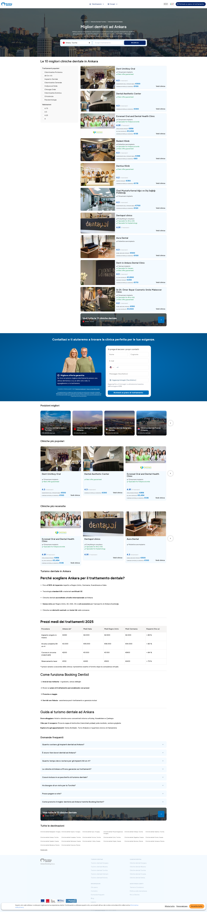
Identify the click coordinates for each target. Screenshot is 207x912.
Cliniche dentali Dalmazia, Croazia (71, 841)
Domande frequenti (97, 895)
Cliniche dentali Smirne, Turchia (91, 837)
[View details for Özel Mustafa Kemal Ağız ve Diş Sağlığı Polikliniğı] (123, 199)
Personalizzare (181, 906)
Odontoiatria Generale (53, 83)
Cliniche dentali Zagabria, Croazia (134, 837)
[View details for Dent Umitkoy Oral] (123, 77)
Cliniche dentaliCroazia (138, 874)
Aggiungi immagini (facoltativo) (124, 380)
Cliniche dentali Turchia (98, 21)
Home (87, 21)
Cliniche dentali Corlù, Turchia (112, 837)
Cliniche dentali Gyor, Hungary (91, 832)
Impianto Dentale (51, 79)
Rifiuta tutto (170, 906)
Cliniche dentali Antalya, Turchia (134, 832)
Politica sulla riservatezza (138, 891)
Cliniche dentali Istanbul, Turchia (155, 832)
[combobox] (112, 367)
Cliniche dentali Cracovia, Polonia (70, 845)
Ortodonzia (49, 96)
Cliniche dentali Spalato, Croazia (49, 841)
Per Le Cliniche (134, 895)
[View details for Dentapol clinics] (123, 223)
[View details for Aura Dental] (123, 246)
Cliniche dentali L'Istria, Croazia (91, 841)
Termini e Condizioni (80, 389)
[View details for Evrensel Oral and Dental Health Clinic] (123, 124)
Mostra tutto (43, 850)
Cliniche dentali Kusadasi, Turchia (71, 837)
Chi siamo (94, 887)
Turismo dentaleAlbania (99, 867)
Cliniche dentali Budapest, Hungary (50, 832)
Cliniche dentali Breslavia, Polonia (49, 845)
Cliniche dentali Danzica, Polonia (134, 841)
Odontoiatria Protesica (53, 72)
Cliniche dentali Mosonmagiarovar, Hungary (113, 832)
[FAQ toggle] (103, 744)
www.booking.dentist (100, 910)
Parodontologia (50, 100)
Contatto (94, 891)
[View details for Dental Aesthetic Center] (123, 101)
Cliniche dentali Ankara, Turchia (49, 837)
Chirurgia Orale (50, 89)
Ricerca (135, 43)
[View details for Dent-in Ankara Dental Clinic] (123, 272)
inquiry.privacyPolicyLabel (93, 389)
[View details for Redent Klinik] (123, 149)
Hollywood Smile (51, 86)
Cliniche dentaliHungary (138, 863)
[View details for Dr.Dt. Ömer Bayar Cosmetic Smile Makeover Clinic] (123, 299)
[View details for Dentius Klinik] (123, 174)
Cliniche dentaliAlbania (138, 867)
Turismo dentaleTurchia (99, 870)
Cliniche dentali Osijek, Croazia (112, 841)
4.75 (46, 108)
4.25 (46, 115)
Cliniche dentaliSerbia (137, 878)
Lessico (93, 902)
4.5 (46, 112)
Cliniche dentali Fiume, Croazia (154, 837)
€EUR (166, 4)
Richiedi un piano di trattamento (191, 4)
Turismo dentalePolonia (99, 878)
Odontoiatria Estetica (53, 93)
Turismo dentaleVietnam (99, 874)
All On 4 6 (48, 76)
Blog (92, 898)
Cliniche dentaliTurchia (138, 870)
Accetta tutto (196, 906)
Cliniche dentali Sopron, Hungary (70, 832)
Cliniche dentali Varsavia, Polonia (155, 841)
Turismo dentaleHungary (99, 863)
